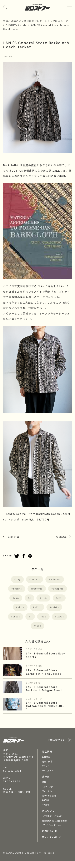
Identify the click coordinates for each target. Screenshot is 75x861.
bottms (17, 588)
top (44, 616)
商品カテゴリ (48, 761)
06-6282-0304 (12, 770)
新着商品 (46, 756)
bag (18, 579)
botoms (35, 579)
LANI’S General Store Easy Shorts (45, 655)
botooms (55, 579)
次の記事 (61, 536)
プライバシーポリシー (51, 825)
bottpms (58, 588)
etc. (60, 597)
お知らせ (46, 800)
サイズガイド (47, 770)
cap (16, 597)
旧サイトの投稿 (49, 795)
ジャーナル (47, 791)
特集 (44, 781)
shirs (21, 607)
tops (38, 625)
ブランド (45, 766)
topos (60, 616)
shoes (16, 616)
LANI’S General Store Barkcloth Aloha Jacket (43, 671)
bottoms (37, 588)
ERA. (44, 597)
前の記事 (13, 536)
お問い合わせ (49, 831)
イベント (45, 804)
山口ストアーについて (51, 816)
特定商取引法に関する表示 (54, 820)
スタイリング (47, 786)
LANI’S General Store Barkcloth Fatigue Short (44, 688)
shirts (55, 607)
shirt (38, 607)
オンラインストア (51, 836)
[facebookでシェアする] (23, 556)
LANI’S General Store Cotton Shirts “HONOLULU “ (45, 706)
